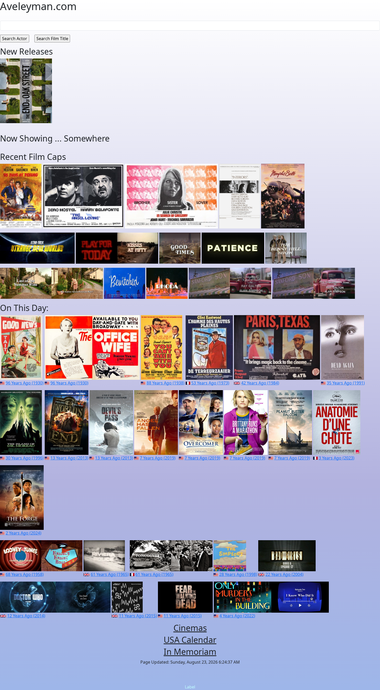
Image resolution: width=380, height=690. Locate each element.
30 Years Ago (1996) (25, 458)
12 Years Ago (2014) (26, 616)
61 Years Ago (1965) (110, 574)
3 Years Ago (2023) (336, 458)
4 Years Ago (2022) (237, 616)
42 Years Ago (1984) (260, 383)
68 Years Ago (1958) (25, 574)
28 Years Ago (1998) (238, 574)
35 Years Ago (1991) (346, 383)
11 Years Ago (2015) (138, 616)
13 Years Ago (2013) (69, 458)
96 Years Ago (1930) (25, 383)
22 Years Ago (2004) (284, 574)
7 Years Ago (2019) (158, 458)
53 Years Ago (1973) (210, 383)
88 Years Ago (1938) (166, 383)
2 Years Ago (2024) (23, 533)
